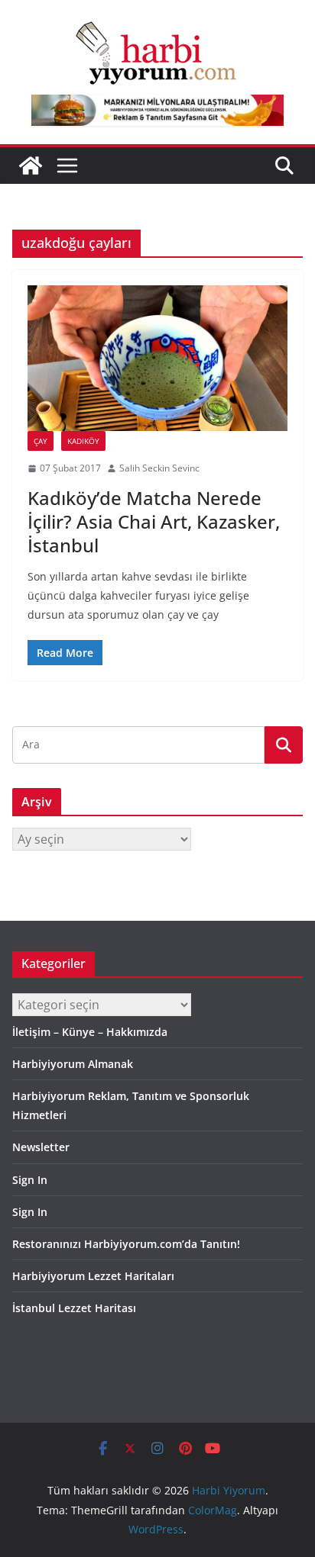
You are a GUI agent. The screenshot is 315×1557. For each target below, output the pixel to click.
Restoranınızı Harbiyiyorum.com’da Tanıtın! (126, 1244)
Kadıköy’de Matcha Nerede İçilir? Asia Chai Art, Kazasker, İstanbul (154, 521)
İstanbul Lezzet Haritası (74, 1308)
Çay (40, 441)
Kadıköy (83, 441)
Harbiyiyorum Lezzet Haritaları (93, 1276)
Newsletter (41, 1147)
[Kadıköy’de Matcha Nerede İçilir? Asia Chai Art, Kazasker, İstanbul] (157, 358)
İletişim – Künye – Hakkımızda (89, 1032)
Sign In (29, 1180)
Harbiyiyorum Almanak (72, 1064)
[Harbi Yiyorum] (30, 165)
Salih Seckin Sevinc (159, 468)
